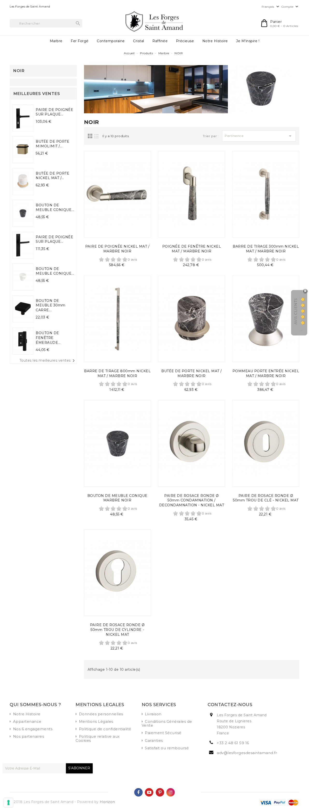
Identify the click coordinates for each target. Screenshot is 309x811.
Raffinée (160, 41)
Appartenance (27, 721)
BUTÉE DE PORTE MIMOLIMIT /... (52, 144)
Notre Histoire (215, 41)
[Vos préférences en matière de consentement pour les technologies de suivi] (8, 802)
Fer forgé (80, 41)
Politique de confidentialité (105, 729)
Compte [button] (290, 6)
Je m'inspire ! (247, 41)
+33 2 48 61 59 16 (233, 743)
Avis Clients (295, 311)
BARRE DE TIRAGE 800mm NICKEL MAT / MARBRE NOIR (117, 373)
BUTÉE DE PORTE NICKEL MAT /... (52, 175)
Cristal (138, 41)
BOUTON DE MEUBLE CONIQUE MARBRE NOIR (117, 498)
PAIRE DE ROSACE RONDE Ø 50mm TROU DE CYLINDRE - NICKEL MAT (117, 630)
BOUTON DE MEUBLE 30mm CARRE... (50, 305)
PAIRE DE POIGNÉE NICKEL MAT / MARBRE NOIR (117, 248)
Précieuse (185, 41)
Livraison (153, 714)
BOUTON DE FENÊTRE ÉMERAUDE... (48, 338)
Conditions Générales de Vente (167, 723)
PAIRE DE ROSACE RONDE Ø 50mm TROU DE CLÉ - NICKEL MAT (266, 498)
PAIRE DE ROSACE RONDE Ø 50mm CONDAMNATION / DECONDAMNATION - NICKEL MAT (191, 500)
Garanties (154, 740)
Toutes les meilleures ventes (48, 361)
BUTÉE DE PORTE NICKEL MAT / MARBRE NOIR (191, 373)
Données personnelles (101, 714)
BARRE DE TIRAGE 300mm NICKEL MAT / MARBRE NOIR (266, 248)
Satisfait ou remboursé (167, 748)
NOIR (19, 70)
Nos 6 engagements (33, 729)
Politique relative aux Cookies (98, 738)
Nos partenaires (28, 736)
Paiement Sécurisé (163, 732)
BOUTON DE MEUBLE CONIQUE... (55, 207)
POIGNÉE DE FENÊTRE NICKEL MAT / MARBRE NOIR (191, 248)
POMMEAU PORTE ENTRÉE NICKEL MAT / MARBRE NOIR (265, 373)
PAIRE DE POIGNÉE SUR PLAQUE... (54, 112)
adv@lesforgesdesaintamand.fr (247, 752)
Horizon (107, 801)
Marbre (56, 41)
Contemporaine (111, 41)
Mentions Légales (96, 721)
